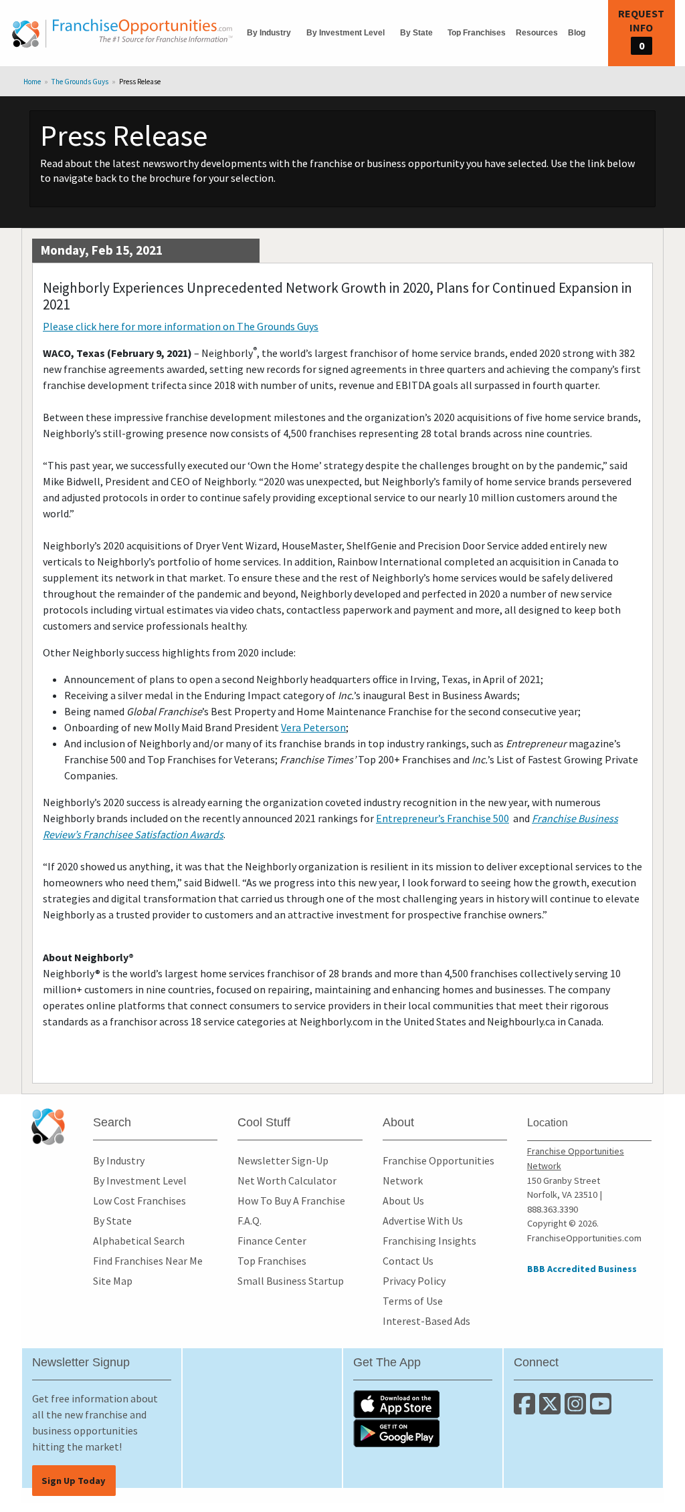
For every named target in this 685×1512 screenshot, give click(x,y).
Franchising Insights (429, 1240)
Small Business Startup (290, 1280)
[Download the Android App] (396, 1432)
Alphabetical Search (139, 1240)
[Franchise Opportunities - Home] (122, 33)
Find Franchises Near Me (148, 1260)
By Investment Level (345, 32)
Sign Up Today (73, 1481)
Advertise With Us (423, 1220)
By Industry (269, 32)
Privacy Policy (414, 1280)
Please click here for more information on (180, 326)
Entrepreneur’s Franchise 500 (442, 818)
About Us (403, 1200)
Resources (537, 32)
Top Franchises (477, 32)
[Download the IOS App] (396, 1403)
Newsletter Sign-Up (282, 1160)
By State (416, 32)
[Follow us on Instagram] (577, 1409)
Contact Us (408, 1260)
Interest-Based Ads (426, 1321)
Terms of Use (413, 1300)
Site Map (112, 1280)
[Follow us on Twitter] (552, 1409)
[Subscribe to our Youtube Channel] (601, 1409)
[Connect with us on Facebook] (526, 1409)
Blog (576, 32)
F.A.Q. (249, 1220)
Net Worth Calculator (286, 1180)
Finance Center (271, 1240)
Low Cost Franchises (139, 1200)
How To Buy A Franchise (291, 1200)
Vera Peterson (313, 727)
